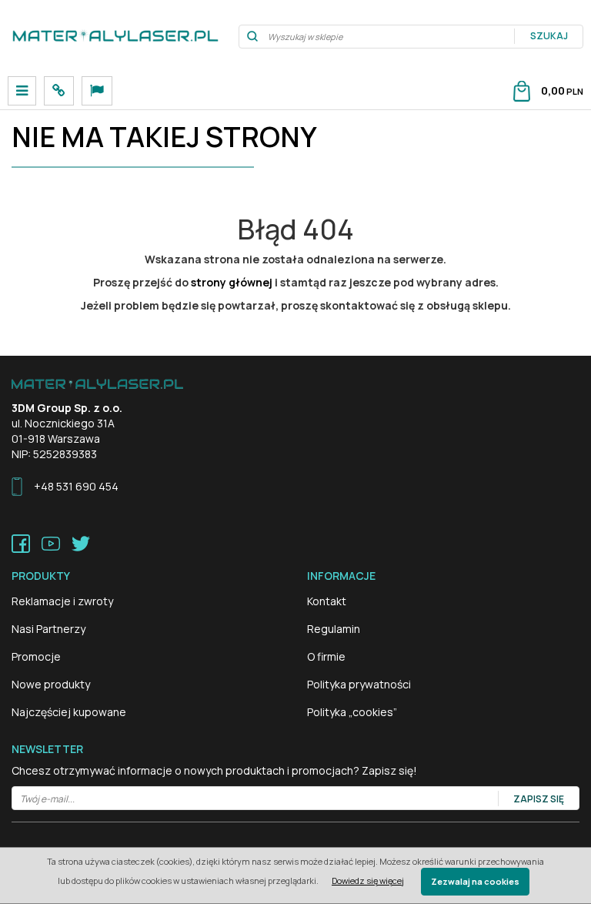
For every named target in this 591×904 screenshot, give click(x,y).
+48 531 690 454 (76, 486)
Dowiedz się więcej (368, 880)
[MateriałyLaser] (115, 36)
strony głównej (231, 282)
